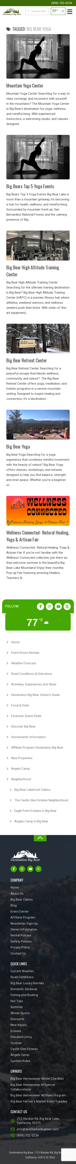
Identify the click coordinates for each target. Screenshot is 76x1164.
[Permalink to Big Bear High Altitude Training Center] (38, 245)
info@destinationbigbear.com (38, 1129)
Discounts (17, 1019)
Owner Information (24, 929)
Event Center (20, 911)
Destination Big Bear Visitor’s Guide (35, 695)
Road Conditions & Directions (31, 674)
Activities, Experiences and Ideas (33, 684)
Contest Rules (20, 1061)
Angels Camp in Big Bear (31, 821)
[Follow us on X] (67, 606)
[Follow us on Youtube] (58, 606)
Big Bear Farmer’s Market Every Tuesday (39, 1101)
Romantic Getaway (24, 989)
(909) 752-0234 (28, 1135)
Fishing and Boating (24, 995)
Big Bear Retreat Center (26, 360)
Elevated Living (21, 1037)
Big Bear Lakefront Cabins (32, 790)
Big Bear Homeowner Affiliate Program (38, 1095)
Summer (17, 1007)
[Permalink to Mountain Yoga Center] (38, 56)
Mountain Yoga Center (24, 85)
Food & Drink (20, 705)
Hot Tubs (17, 1001)
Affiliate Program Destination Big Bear (37, 747)
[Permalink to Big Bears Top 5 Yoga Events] (38, 157)
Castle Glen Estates (24, 1049)
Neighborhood (21, 779)
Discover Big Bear (23, 726)
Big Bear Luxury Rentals (27, 983)
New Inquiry (19, 1025)
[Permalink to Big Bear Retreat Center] (38, 338)
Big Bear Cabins (22, 899)
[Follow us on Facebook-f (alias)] (40, 606)
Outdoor (16, 1043)
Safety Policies (21, 941)
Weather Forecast (23, 663)
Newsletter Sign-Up (24, 923)
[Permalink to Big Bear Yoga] (38, 424)
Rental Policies (21, 935)
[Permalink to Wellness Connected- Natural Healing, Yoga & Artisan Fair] (38, 511)
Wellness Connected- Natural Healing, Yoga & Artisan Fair (37, 536)
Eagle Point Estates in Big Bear (35, 811)
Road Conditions (22, 977)
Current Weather (22, 971)
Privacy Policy (20, 947)
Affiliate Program (23, 917)
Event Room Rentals (25, 653)
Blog (14, 905)
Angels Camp (20, 769)
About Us (17, 893)
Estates (16, 1031)
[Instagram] (49, 606)
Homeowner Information (28, 737)
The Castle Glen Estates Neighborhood (41, 800)
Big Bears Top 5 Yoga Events (30, 186)
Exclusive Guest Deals (26, 716)
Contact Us (18, 953)
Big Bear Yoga (18, 446)
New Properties (22, 758)
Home (15, 642)
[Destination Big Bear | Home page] (15, 11)
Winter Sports (20, 1013)
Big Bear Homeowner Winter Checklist (37, 1078)
